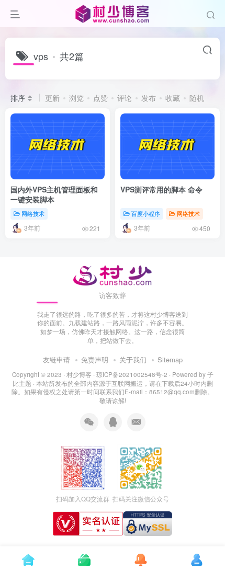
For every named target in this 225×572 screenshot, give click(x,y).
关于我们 (133, 359)
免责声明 (94, 359)
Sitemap (170, 359)
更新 (52, 98)
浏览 (76, 98)
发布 (148, 98)
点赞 (100, 98)
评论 (124, 98)
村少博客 (79, 374)
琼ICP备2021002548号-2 (131, 374)
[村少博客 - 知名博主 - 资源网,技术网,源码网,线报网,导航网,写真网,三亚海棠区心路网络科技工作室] (112, 274)
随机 (196, 98)
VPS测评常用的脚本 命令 (161, 189)
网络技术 (32, 213)
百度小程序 (145, 213)
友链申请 (56, 359)
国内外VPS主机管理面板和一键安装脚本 (54, 194)
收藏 (172, 98)
